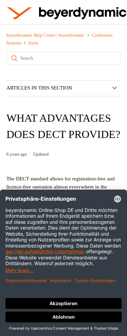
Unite (33, 42)
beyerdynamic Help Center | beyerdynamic (45, 35)
